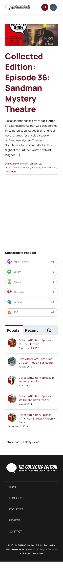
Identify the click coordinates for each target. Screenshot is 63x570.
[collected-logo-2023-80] (17, 6)
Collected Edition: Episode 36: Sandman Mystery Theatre (27, 82)
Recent (31, 330)
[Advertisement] (33, 217)
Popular (14, 330)
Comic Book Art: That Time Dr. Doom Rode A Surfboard (36, 360)
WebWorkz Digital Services (42, 549)
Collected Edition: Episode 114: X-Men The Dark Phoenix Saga (37, 418)
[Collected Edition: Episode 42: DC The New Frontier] (12, 397)
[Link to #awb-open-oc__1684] (53, 7)
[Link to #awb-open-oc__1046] (44, 7)
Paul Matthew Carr (18, 163)
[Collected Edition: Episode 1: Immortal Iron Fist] (12, 378)
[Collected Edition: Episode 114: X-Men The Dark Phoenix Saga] (12, 415)
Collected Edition (21, 167)
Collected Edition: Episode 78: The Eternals (35, 342)
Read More (10, 171)
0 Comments (50, 167)
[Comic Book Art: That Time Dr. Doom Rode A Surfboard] (12, 359)
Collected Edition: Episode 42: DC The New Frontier (35, 398)
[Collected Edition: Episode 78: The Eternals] (12, 341)
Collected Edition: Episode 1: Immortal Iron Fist (36, 379)
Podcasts (36, 167)
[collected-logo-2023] (31, 463)
